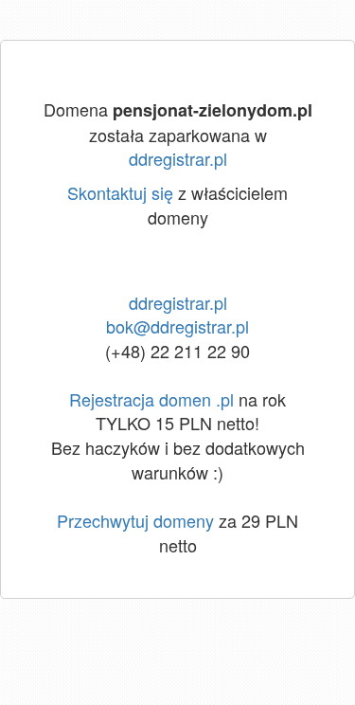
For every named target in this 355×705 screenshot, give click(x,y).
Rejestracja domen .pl (151, 399)
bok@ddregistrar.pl (177, 326)
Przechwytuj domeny (135, 520)
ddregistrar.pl (178, 158)
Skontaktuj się (120, 192)
